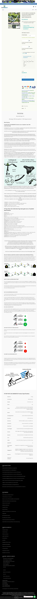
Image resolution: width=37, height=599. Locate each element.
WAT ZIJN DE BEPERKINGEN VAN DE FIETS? (11, 292)
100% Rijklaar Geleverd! (25, 32)
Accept (16, 597)
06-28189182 (6, 584)
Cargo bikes (4, 513)
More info (20, 597)
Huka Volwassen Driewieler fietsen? (7, 494)
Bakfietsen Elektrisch (5, 505)
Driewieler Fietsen (5, 529)
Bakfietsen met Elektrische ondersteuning (9, 511)
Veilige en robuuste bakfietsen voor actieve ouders (10, 482)
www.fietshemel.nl (7, 586)
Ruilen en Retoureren (6, 576)
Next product (35, 10)
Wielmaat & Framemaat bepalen (8, 558)
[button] (20, 254)
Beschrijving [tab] (20, 113)
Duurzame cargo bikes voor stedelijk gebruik (9, 470)
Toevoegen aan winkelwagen (28, 79)
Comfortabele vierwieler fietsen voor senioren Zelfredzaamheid (12, 474)
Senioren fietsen (4, 509)
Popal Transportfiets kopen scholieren (8, 519)
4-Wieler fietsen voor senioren (7, 496)
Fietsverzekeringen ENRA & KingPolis (9, 565)
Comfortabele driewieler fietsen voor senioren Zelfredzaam (11, 472)
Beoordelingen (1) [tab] (20, 116)
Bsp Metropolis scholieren (6, 517)
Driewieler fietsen (5, 507)
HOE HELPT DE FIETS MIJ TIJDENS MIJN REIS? (11, 327)
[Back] (3, 10)
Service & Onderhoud (6, 562)
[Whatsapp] (34, 597)
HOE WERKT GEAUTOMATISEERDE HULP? (10, 354)
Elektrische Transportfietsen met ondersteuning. (12, 521)
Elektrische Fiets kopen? (6, 503)
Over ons (4, 574)
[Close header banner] (36, 1)
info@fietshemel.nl (7, 585)
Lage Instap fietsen (5, 536)
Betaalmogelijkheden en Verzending (8, 561)
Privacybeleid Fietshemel (7, 578)
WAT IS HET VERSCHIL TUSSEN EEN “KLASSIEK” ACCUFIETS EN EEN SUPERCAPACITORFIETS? (18, 254)
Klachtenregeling (6, 564)
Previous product (33, 10)
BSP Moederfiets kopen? (6, 515)
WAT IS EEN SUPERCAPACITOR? (11, 279)
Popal (3, 521)
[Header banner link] (17, 1)
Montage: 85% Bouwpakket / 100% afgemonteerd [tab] (20, 119)
